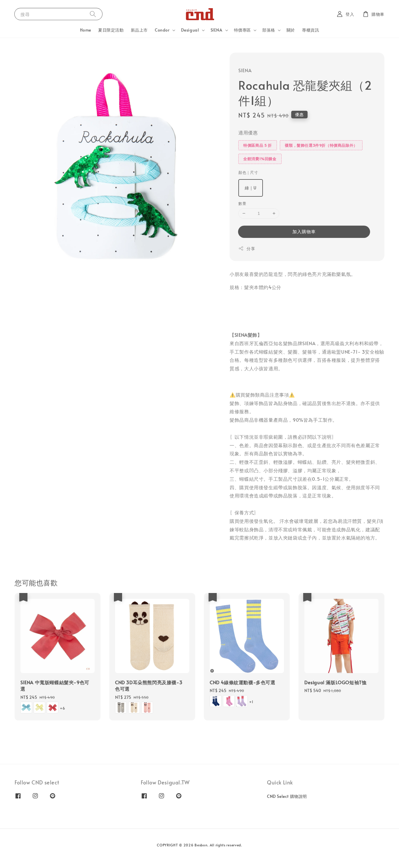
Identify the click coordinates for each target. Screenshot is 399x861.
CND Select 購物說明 (287, 796)
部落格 (268, 30)
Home (85, 30)
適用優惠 (248, 132)
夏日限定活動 (111, 30)
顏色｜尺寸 (248, 172)
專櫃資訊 (310, 30)
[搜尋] (93, 14)
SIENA (217, 30)
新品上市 (139, 30)
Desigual (190, 30)
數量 (242, 203)
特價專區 (242, 30)
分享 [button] (251, 248)
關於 (291, 30)
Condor (162, 30)
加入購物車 (304, 231)
